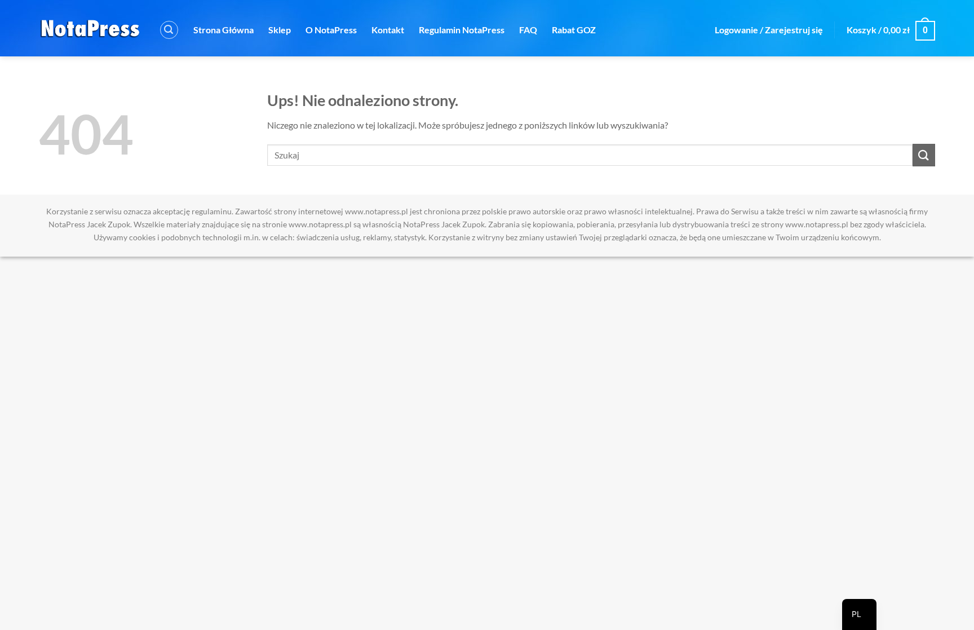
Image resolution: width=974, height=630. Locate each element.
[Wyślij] (924, 155)
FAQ (528, 29)
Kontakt (387, 29)
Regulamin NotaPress (461, 29)
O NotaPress (331, 29)
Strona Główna (223, 29)
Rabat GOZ (574, 29)
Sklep (279, 29)
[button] (169, 30)
